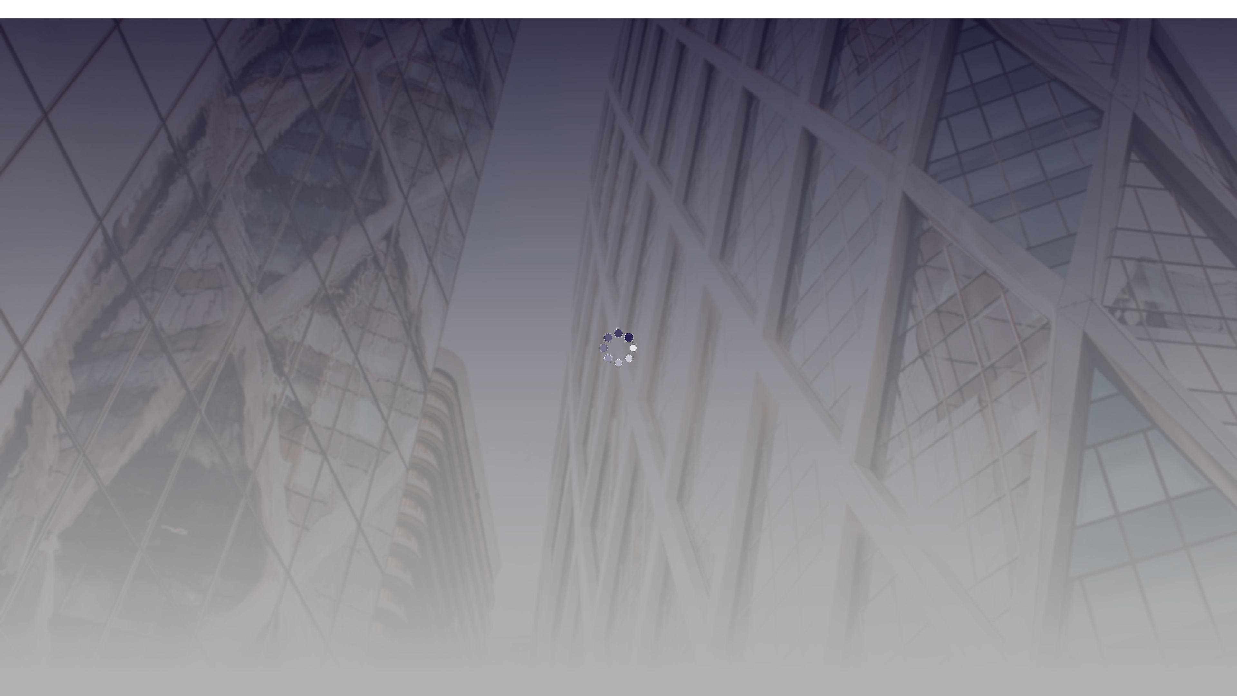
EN (1171, 9)
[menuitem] (933, 9)
